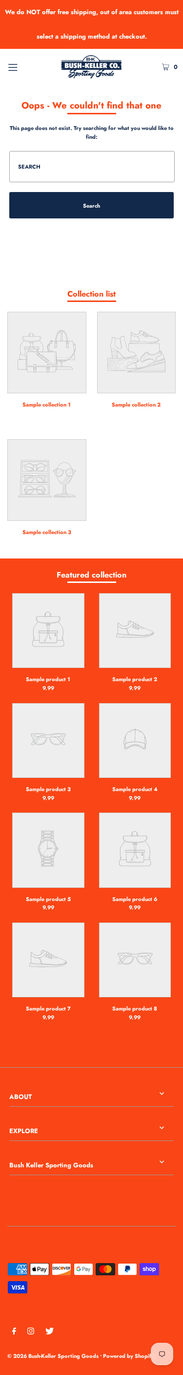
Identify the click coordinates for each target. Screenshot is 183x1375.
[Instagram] (30, 1332)
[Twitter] (49, 1332)
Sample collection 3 (46, 532)
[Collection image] (47, 387)
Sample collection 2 (136, 404)
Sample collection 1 (46, 404)
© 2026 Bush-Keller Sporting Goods (53, 1356)
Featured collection (91, 574)
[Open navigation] (23, 66)
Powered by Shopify (128, 1356)
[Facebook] (14, 1332)
